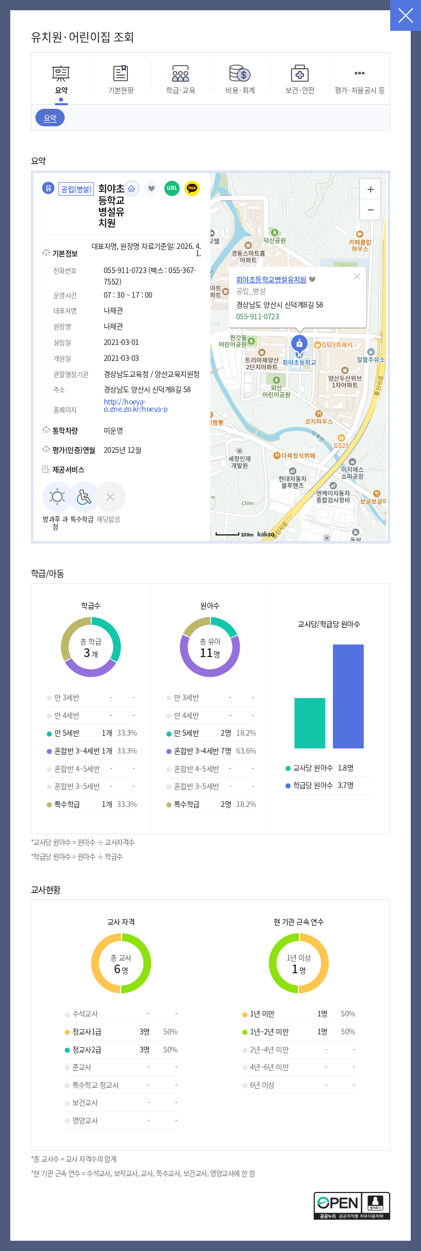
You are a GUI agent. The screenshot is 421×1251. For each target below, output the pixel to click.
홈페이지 (131, 188)
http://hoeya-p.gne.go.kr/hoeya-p (135, 405)
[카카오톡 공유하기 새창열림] (192, 188)
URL (172, 188)
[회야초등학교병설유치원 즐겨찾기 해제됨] (151, 188)
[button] (357, 276)
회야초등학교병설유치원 (271, 279)
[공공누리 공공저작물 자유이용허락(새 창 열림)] (352, 1216)
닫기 (405, 15)
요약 (50, 117)
